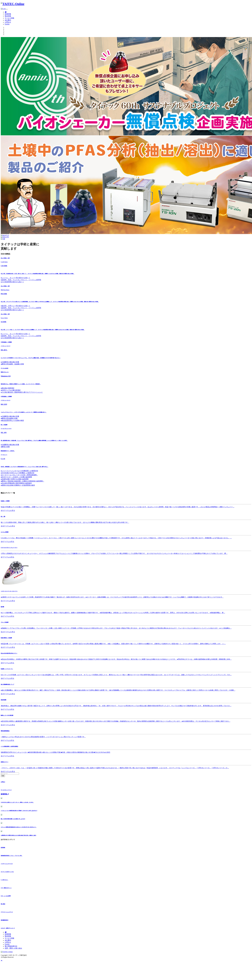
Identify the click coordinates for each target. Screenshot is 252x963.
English (7, 24)
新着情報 (8, 14)
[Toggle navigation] (7, 9)
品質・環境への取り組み (13, 948)
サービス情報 (9, 18)
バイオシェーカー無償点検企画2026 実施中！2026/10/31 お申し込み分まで (19, 810)
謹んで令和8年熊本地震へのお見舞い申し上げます (13, 818)
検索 (3, 776)
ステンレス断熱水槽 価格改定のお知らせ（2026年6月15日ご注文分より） (19, 827)
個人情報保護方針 (11, 946)
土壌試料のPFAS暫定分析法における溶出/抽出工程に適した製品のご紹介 (18, 835)
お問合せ (8, 22)
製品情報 (8, 16)
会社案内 (8, 20)
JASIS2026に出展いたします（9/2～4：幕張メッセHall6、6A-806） (17, 802)
